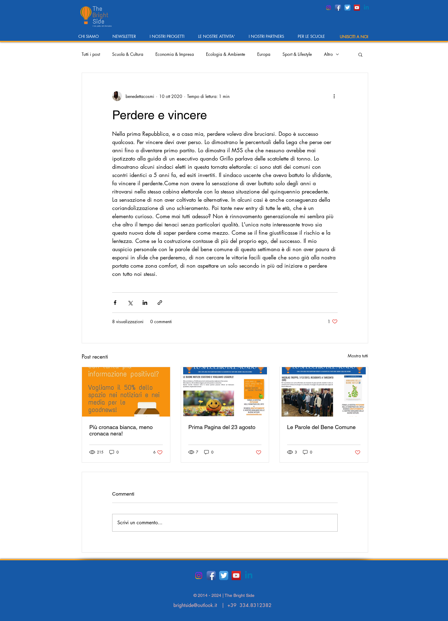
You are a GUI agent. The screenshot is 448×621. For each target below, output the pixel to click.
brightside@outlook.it (195, 605)
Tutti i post (91, 54)
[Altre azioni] (334, 96)
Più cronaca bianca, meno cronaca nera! (121, 430)
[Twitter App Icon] (347, 8)
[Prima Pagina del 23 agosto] (225, 392)
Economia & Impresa (174, 54)
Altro (328, 54)
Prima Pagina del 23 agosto (221, 427)
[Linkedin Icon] (366, 8)
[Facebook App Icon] (338, 8)
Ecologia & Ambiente (225, 54)
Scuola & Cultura (127, 54)
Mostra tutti (358, 356)
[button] (91, 38)
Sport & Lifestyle (297, 54)
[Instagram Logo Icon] (328, 8)
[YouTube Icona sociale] (357, 8)
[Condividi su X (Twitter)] (130, 302)
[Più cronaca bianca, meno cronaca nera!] (126, 392)
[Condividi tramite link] (160, 302)
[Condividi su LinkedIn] (145, 302)
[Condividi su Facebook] (115, 302)
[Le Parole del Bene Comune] (324, 392)
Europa (263, 54)
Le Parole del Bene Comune (321, 427)
